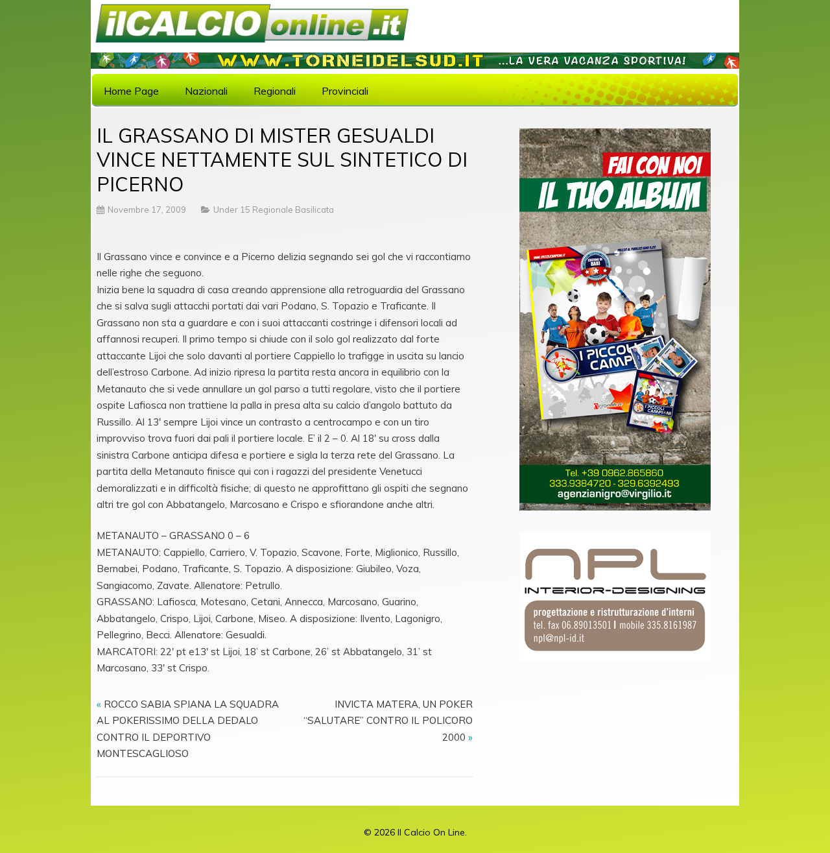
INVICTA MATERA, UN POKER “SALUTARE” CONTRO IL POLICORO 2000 (388, 720)
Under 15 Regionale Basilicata (273, 209)
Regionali (275, 90)
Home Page (131, 90)
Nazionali (206, 90)
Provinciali (345, 90)
